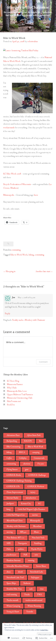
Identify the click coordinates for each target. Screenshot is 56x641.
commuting (16, 250)
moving (10, 532)
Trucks (27, 594)
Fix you (41, 463)
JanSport (10, 503)
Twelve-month (12, 600)
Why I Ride (12, 387)
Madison (14, 188)
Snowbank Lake (36, 571)
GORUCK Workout (35, 486)
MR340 (23, 532)
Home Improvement (15, 492)
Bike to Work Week (19, 254)
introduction (31, 497)
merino (35, 515)
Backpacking (12, 441)
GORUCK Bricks (14, 475)
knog (8, 509)
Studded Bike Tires (14, 589)
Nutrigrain (22, 543)
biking (31, 254)
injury (32, 492)
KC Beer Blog (13, 381)
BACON (28, 441)
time (42, 589)
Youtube (29, 611)
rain (36, 554)
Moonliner (37, 526)
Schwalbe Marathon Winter (18, 566)
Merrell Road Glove (15, 520)
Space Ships (11, 583)
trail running (12, 594)
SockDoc (11, 404)
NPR (9, 543)
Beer (41, 441)
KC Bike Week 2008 (12, 173)
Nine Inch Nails (38, 537)
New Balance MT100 (15, 537)
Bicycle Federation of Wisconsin (17, 184)
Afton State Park (34, 435)
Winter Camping (13, 606)
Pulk (25, 554)
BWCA (22, 452)
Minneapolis (8, 195)
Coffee (9, 458)
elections (26, 463)
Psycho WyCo (36, 549)
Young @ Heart (13, 611)
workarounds (9, 127)
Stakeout (27, 583)
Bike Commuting (13, 446)
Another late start (42, 271)
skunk (20, 571)
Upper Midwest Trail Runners (20, 394)
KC (39, 503)
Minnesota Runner (15, 384)
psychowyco (11, 554)
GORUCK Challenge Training (19, 480)
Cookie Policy (44, 630)
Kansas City (26, 503)
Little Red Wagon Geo (16, 515)
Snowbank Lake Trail (15, 577)
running (31, 560)
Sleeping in (10, 271)
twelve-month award (34, 600)
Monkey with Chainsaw (28, 7)
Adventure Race (13, 435)
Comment (43, 362)
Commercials (39, 458)
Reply (7, 313)
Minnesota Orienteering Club (19, 398)
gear (26, 469)
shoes (9, 571)
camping (35, 452)
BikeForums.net (14, 401)
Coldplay (23, 458)
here (36, 195)
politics (21, 549)
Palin (9, 549)
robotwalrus (32, 41)
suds (31, 589)
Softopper (35, 577)
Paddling (37, 543)
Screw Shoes (41, 566)
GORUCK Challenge (37, 475)
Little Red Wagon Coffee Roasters (31, 509)
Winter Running (34, 606)
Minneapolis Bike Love (17, 391)
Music (36, 532)
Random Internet (14, 560)
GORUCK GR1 (13, 486)
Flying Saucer (12, 469)
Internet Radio (12, 497)
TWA (39, 594)
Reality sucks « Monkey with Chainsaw (28, 320)
